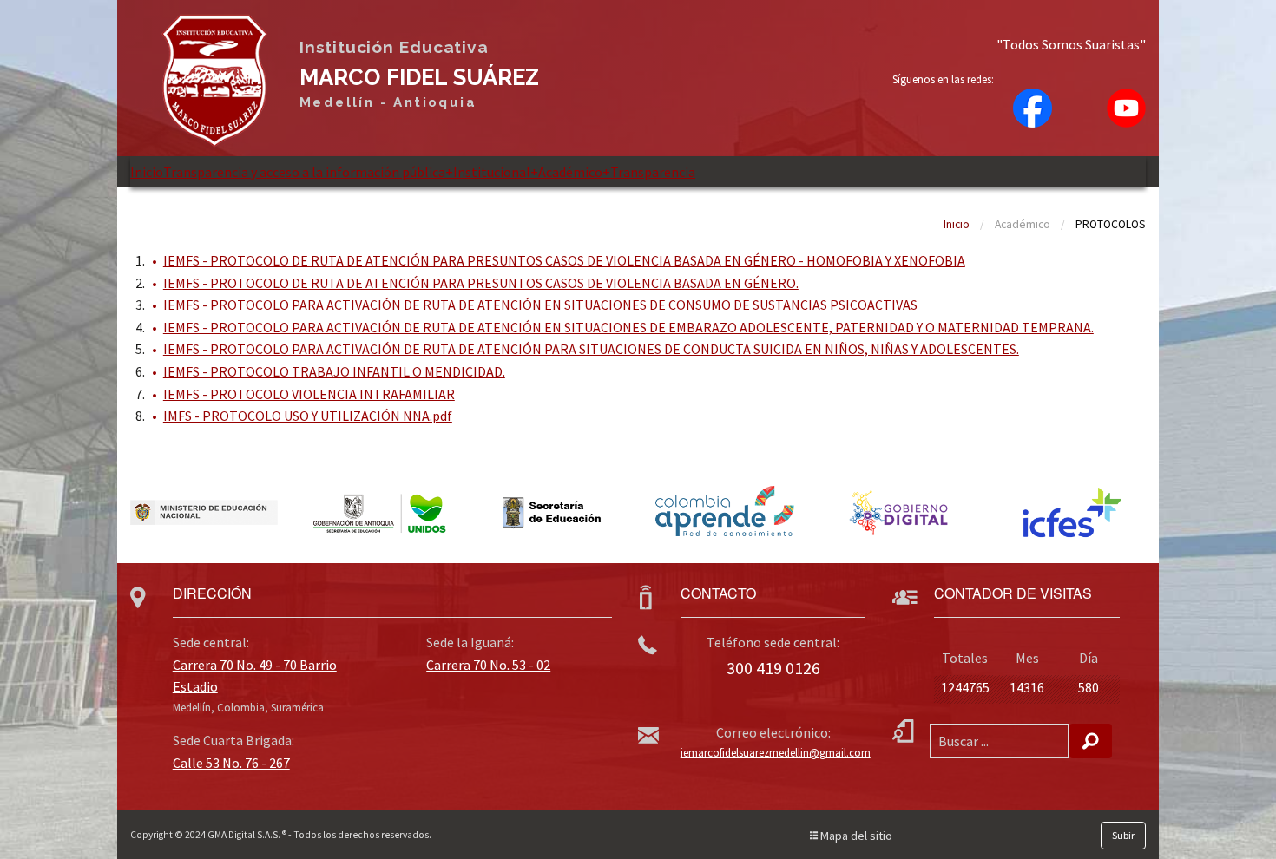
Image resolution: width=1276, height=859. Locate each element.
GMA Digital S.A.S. (243, 835)
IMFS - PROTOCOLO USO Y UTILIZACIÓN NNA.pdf (307, 415)
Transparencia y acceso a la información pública (304, 171)
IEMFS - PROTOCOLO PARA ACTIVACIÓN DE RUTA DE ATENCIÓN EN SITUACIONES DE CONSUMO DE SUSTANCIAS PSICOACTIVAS (540, 304)
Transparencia (648, 171)
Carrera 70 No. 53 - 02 (488, 664)
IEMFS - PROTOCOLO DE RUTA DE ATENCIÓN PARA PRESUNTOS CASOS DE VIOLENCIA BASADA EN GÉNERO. (481, 283)
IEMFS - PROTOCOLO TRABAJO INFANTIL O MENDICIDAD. (334, 371)
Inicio (146, 171)
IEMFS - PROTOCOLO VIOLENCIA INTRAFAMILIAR (309, 394)
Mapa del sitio (855, 835)
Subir (1123, 835)
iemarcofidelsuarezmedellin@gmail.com (776, 752)
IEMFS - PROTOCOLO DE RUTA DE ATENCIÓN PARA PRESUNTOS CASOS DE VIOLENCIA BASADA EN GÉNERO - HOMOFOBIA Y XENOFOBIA (564, 260)
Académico (566, 171)
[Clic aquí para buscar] (1090, 741)
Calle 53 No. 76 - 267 (231, 762)
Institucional (487, 171)
